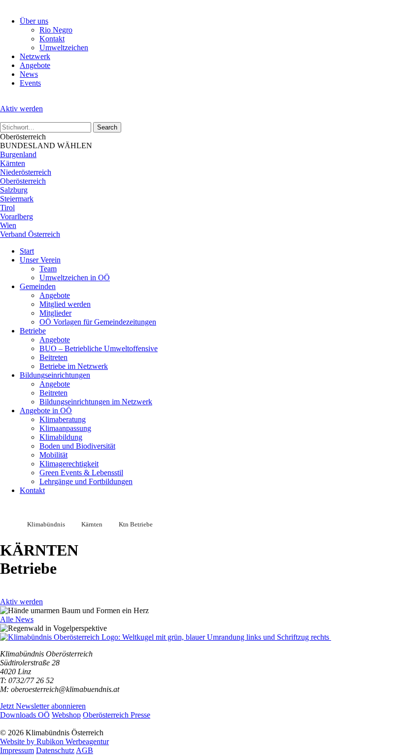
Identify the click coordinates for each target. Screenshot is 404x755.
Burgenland (18, 154)
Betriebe (33, 331)
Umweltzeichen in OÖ (74, 277)
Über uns (34, 21)
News (29, 74)
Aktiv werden (21, 108)
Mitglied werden (65, 304)
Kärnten (12, 163)
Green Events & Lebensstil (81, 472)
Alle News (17, 619)
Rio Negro (55, 30)
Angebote (35, 65)
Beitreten (53, 357)
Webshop (66, 715)
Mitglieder (55, 313)
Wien (8, 225)
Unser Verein (40, 260)
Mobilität (53, 455)
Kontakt (52, 38)
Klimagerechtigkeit (69, 464)
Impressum (17, 750)
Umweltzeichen (63, 47)
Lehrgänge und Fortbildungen (86, 481)
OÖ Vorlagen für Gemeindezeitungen (97, 322)
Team (48, 268)
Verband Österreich (30, 234)
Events (30, 83)
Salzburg (14, 190)
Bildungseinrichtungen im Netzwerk (95, 401)
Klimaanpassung (65, 428)
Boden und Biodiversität (77, 446)
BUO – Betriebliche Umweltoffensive (98, 348)
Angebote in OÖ (46, 410)
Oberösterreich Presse (116, 715)
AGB (84, 750)
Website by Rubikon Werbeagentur (54, 741)
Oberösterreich (23, 181)
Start (27, 251)
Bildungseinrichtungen (55, 375)
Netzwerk (35, 56)
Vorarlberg (16, 216)
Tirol (7, 207)
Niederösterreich (25, 172)
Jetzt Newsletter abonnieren (43, 706)
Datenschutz (55, 750)
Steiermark (17, 199)
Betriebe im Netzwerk (73, 366)
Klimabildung (60, 437)
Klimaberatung (62, 419)
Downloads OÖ (25, 715)
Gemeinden (38, 286)
